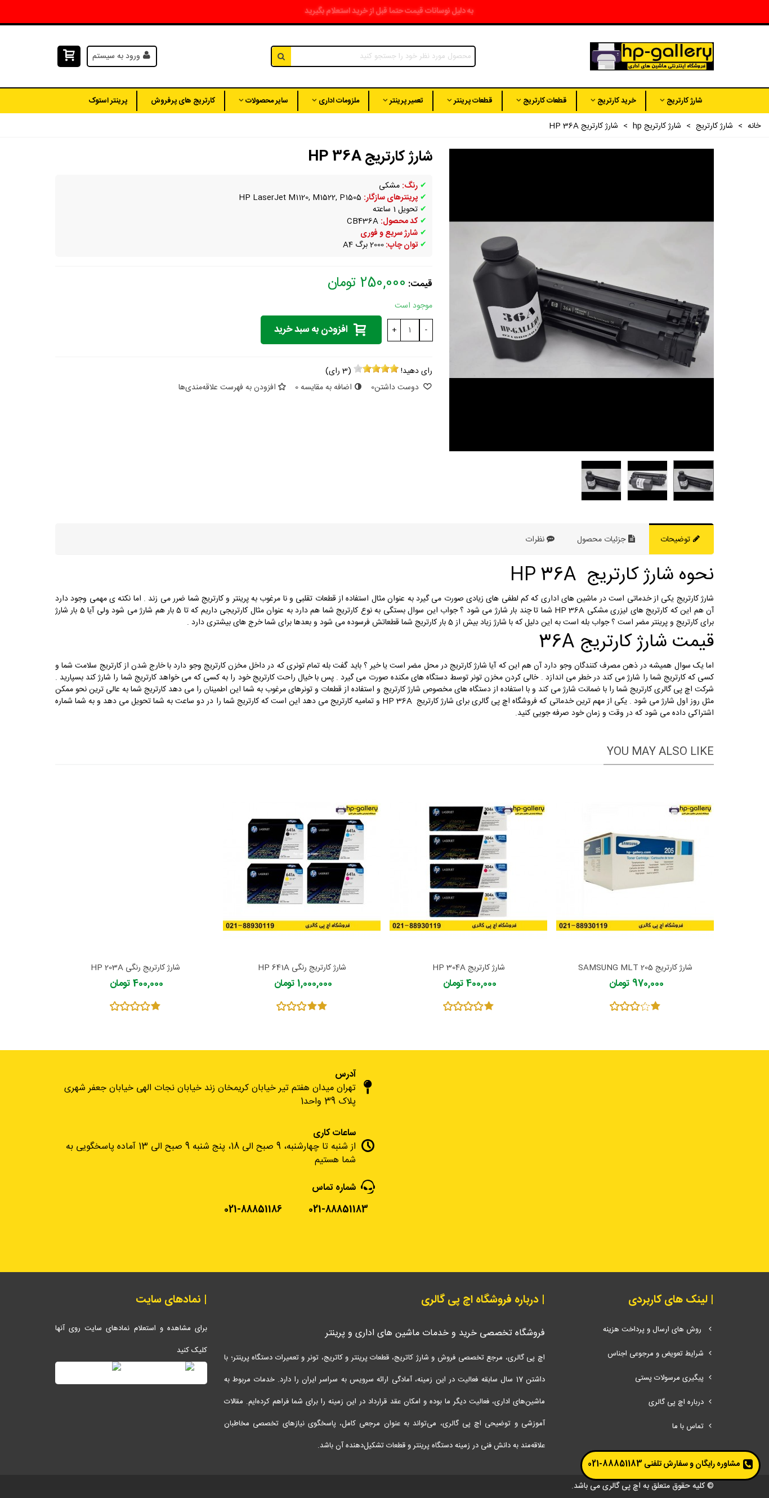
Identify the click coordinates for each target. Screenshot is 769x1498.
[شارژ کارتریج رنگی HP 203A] (135, 866)
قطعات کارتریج (545, 101)
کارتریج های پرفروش (183, 101)
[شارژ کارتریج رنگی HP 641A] (302, 866)
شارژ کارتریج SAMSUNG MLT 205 (635, 968)
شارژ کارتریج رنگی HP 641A (302, 968)
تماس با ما (688, 1426)
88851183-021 (615, 1464)
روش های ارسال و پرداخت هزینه (653, 1329)
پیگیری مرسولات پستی (669, 1378)
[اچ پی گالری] (652, 56)
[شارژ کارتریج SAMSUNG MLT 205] (635, 866)
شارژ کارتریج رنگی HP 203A (135, 968)
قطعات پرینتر (473, 101)
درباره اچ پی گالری (676, 1402)
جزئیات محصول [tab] (602, 539)
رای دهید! (416, 371)
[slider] (376, 368)
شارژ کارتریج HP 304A (468, 968)
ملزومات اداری (339, 101)
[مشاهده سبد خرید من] (68, 57)
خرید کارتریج (616, 101)
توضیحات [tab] (676, 539)
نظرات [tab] (534, 539)
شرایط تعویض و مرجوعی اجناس (655, 1354)
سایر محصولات (266, 101)
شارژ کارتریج (685, 101)
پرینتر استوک (107, 101)
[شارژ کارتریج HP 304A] (468, 866)
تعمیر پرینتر (406, 101)
